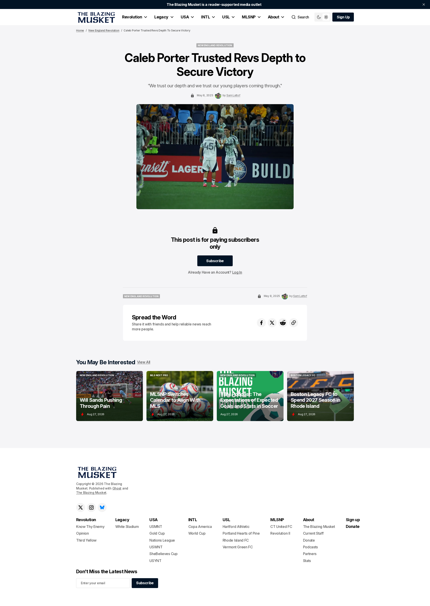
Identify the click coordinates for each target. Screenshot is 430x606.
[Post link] (109, 396)
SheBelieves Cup (163, 553)
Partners (309, 553)
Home (80, 30)
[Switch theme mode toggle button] (322, 17)
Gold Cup (157, 533)
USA (185, 17)
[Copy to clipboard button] (293, 322)
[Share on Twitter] (272, 322)
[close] (423, 4)
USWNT (155, 547)
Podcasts (310, 547)
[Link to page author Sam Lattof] (218, 95)
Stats (307, 560)
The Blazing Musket (91, 492)
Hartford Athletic (236, 526)
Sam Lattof (233, 95)
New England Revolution (103, 30)
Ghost (117, 488)
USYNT (155, 560)
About (273, 17)
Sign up (353, 519)
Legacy (161, 17)
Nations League (162, 540)
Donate (309, 540)
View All (143, 362)
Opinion (82, 533)
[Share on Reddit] (282, 322)
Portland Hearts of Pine (241, 533)
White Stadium (127, 526)
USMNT (155, 526)
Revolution (132, 17)
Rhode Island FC (236, 540)
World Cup (197, 533)
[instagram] (91, 507)
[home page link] (95, 17)
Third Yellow (86, 540)
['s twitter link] (80, 507)
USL (226, 17)
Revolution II (280, 533)
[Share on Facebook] (261, 322)
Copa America (200, 526)
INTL (205, 17)
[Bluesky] (102, 507)
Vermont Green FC (238, 547)
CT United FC (281, 526)
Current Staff (313, 533)
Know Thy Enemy (90, 526)
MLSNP (248, 17)
